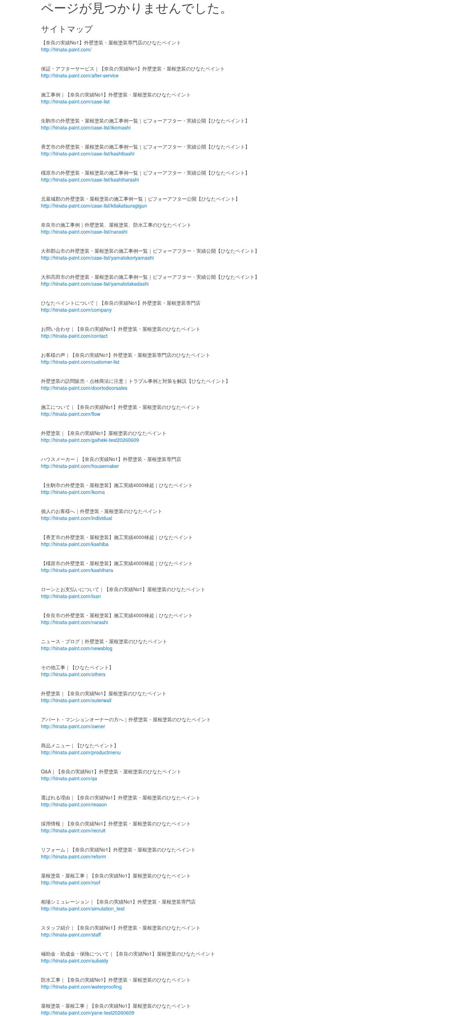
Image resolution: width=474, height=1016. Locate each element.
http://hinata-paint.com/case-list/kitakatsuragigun (94, 205)
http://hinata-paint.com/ (66, 49)
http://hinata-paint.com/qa (69, 778)
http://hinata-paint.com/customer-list (80, 361)
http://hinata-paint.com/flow (70, 413)
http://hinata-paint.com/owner (73, 726)
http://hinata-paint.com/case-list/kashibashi (87, 153)
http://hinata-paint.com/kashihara (77, 569)
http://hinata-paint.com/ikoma (73, 491)
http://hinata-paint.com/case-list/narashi (84, 231)
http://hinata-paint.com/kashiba (75, 543)
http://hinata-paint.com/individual (76, 517)
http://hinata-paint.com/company (76, 309)
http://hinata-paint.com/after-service (80, 75)
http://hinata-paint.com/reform (73, 856)
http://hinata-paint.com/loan (71, 596)
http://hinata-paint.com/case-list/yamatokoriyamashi (97, 257)
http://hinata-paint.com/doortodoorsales (84, 387)
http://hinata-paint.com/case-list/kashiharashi (90, 179)
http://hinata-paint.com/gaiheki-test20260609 (90, 439)
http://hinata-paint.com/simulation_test (83, 908)
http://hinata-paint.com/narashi (74, 622)
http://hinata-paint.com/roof (70, 882)
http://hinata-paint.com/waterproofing (81, 986)
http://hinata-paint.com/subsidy (74, 960)
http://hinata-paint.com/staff (71, 934)
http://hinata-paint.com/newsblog (76, 648)
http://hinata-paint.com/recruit (73, 830)
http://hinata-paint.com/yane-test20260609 (87, 1012)
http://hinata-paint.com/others (73, 674)
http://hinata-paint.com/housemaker (80, 465)
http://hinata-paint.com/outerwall (76, 700)
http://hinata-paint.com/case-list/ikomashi (85, 127)
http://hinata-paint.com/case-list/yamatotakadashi (95, 283)
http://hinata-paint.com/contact (74, 335)
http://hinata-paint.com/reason (74, 804)
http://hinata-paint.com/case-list (75, 101)
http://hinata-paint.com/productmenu (81, 752)
